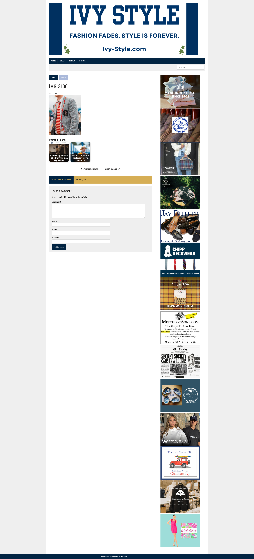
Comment (56, 201)
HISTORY (83, 60)
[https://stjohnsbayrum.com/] (180, 308)
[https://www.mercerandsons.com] (180, 342)
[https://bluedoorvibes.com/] (180, 410)
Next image (111, 168)
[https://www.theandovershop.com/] (180, 139)
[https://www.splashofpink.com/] (180, 545)
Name (55, 221)
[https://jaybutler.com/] (180, 240)
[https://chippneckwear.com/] (180, 274)
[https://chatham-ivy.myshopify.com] (180, 477)
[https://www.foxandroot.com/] (180, 207)
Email (54, 229)
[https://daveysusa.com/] (180, 173)
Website (55, 237)
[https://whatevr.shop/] (180, 443)
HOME (53, 60)
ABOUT (62, 60)
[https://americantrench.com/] (180, 511)
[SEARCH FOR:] (190, 66)
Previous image (91, 168)
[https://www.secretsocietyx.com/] (180, 376)
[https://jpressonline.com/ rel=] (180, 106)
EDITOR (72, 60)
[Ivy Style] (123, 29)
